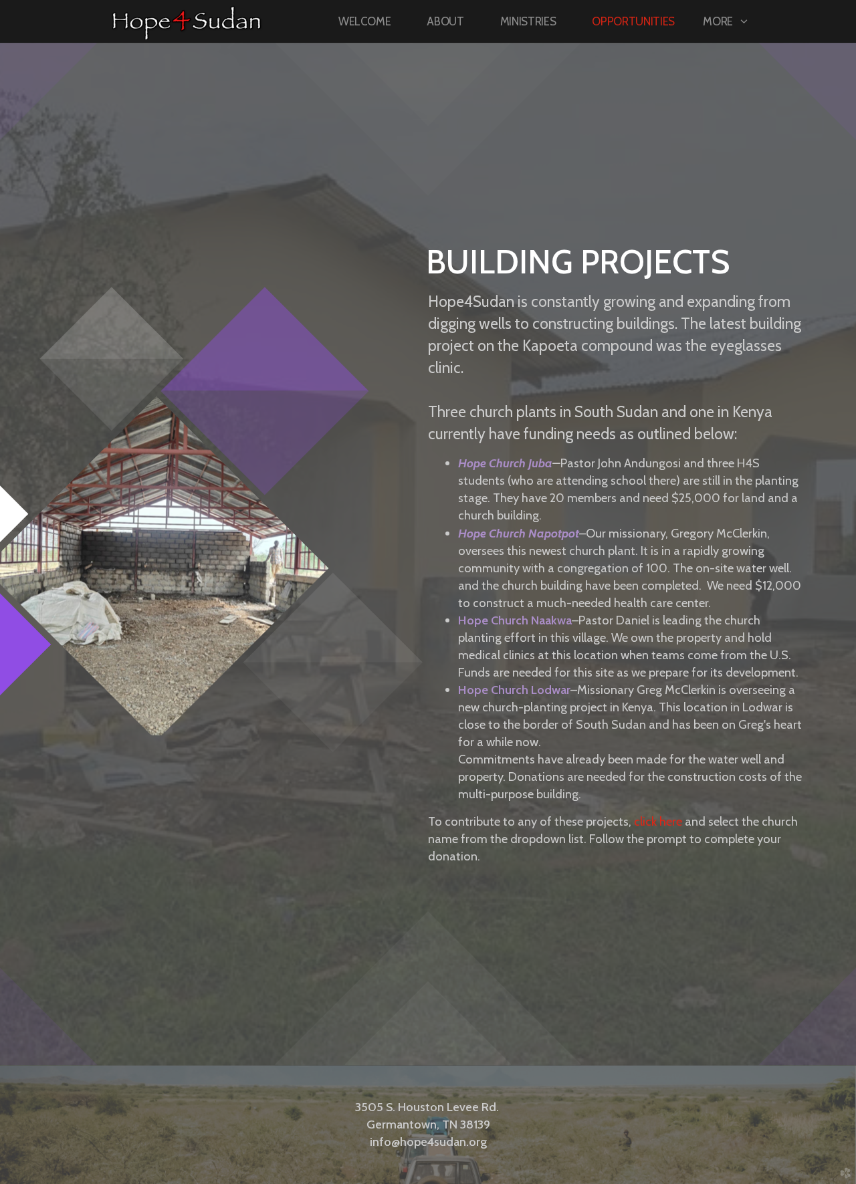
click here (658, 821)
